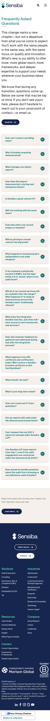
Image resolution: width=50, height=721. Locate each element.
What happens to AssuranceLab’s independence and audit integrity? (22, 257)
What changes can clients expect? (18, 168)
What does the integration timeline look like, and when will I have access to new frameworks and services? (21, 321)
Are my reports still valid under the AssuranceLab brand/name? (21, 419)
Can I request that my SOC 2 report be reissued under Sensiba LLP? (22, 435)
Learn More (10, 511)
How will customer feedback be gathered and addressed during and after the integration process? (21, 341)
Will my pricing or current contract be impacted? (18, 240)
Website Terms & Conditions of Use (29, 689)
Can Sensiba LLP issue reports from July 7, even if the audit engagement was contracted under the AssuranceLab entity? (21, 453)
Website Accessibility (9, 689)
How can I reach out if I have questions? (19, 404)
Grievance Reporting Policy (27, 684)
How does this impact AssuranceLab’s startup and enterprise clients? (19, 184)
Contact (23, 556)
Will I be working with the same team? (21, 211)
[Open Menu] (45, 5)
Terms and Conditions (39, 686)
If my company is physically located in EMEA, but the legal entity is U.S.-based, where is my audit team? (21, 275)
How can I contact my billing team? (19, 139)
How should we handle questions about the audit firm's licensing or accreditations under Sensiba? (22, 472)
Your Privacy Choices (20, 713)
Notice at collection (12, 718)
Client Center (23, 547)
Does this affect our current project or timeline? (19, 226)
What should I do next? (16, 380)
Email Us (8, 122)
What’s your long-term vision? (20, 391)
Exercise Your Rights (10, 684)
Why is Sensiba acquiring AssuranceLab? (18, 154)
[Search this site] (38, 5)
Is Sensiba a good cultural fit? (20, 199)
